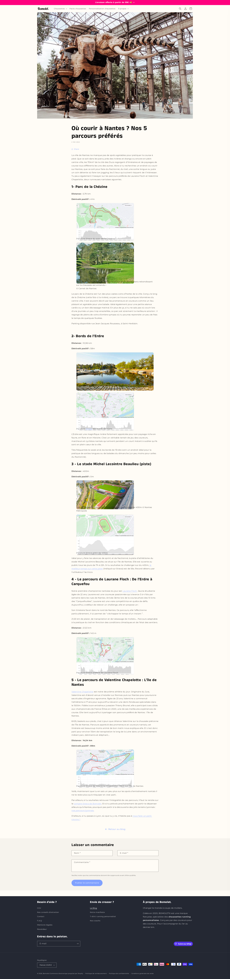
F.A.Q (39, 921)
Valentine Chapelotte (82, 692)
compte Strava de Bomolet (87, 804)
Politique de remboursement (96, 973)
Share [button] (76, 149)
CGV (39, 908)
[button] (60, 8)
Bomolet (46, 973)
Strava (89, 429)
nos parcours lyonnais (83, 810)
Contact (40, 916)
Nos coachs (95, 921)
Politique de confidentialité (119, 973)
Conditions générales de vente (142, 973)
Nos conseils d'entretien (48, 912)
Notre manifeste (97, 912)
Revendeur (42, 929)
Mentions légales (44, 925)
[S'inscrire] (77, 943)
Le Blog (93, 908)
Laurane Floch (130, 591)
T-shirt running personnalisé (103, 916)
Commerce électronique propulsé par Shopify (66, 973)
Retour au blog (116, 829)
